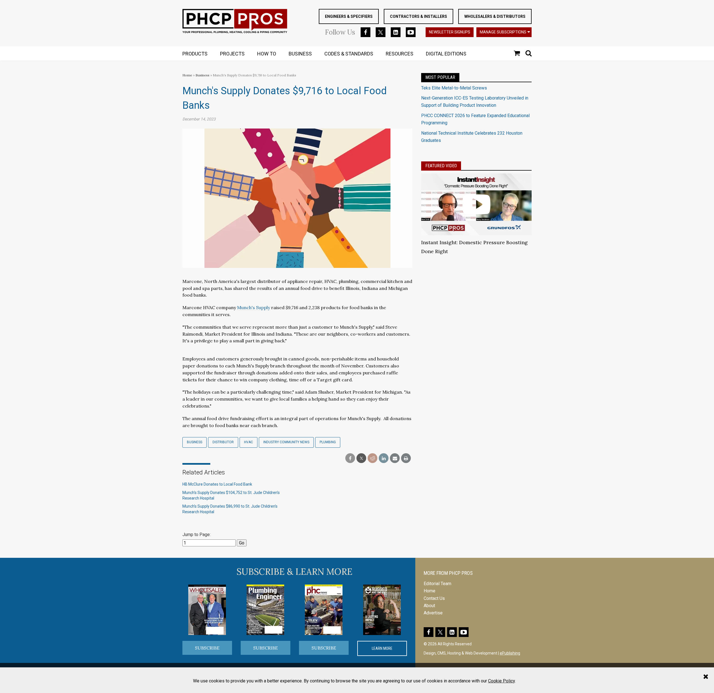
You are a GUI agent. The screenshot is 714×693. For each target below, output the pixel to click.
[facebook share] (350, 458)
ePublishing (510, 653)
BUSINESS (300, 54)
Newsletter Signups (449, 32)
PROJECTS (232, 54)
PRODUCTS (195, 54)
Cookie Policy (501, 681)
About (429, 605)
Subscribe (207, 648)
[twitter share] (361, 458)
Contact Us (434, 598)
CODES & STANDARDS (348, 54)
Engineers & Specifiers (349, 16)
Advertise (433, 613)
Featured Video (441, 165)
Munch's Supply (253, 307)
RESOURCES (399, 54)
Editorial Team (437, 583)
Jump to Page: (196, 534)
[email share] (395, 458)
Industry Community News (286, 442)
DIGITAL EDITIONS (446, 54)
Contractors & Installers (418, 16)
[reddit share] (372, 458)
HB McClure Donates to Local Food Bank (217, 484)
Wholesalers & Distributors (494, 16)
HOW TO (266, 54)
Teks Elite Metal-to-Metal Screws (454, 88)
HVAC (248, 442)
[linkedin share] (384, 458)
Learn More (382, 648)
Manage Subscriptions (503, 32)
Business (203, 75)
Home (187, 75)
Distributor (223, 442)
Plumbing (328, 442)
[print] (406, 458)
